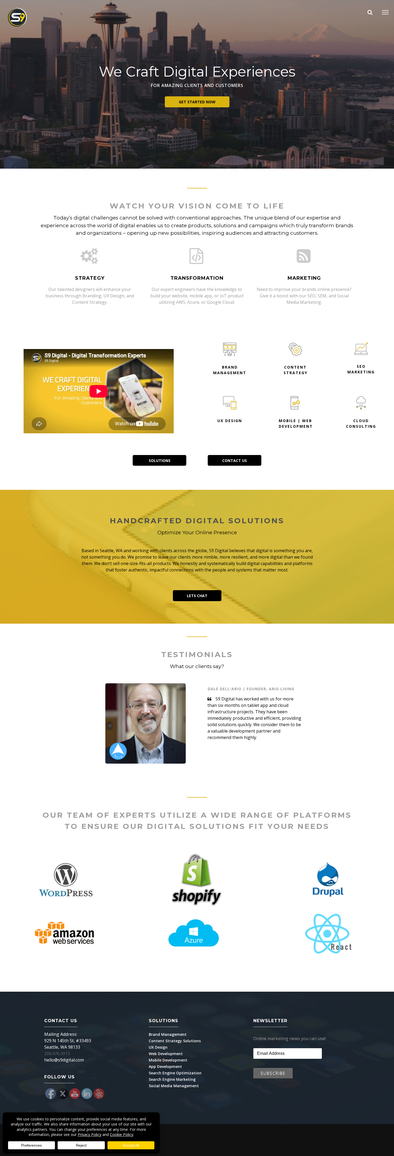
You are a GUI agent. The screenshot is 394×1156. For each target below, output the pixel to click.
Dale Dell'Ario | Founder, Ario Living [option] (251, 688)
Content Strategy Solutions (175, 1040)
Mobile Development (168, 1060)
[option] (153, 724)
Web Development (166, 1053)
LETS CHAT (197, 595)
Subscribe (273, 1073)
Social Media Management (174, 1085)
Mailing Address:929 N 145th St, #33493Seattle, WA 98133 (67, 1040)
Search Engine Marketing (172, 1079)
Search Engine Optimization (175, 1072)
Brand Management (168, 1034)
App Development (165, 1066)
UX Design (158, 1047)
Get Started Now (197, 101)
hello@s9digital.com (64, 1060)
